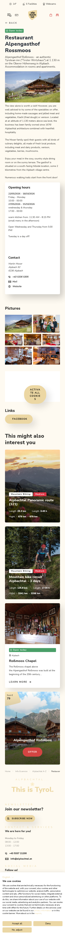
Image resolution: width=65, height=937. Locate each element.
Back (12, 23)
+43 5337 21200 (18, 853)
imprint (38, 913)
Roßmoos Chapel (22, 661)
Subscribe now (22, 819)
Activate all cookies (35, 394)
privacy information (42, 911)
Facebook (19, 419)
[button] (8, 877)
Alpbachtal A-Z (39, 771)
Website (17, 286)
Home (7, 771)
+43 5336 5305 (20, 277)
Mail (14, 282)
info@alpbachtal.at (21, 859)
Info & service (21, 771)
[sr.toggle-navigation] (9, 15)
